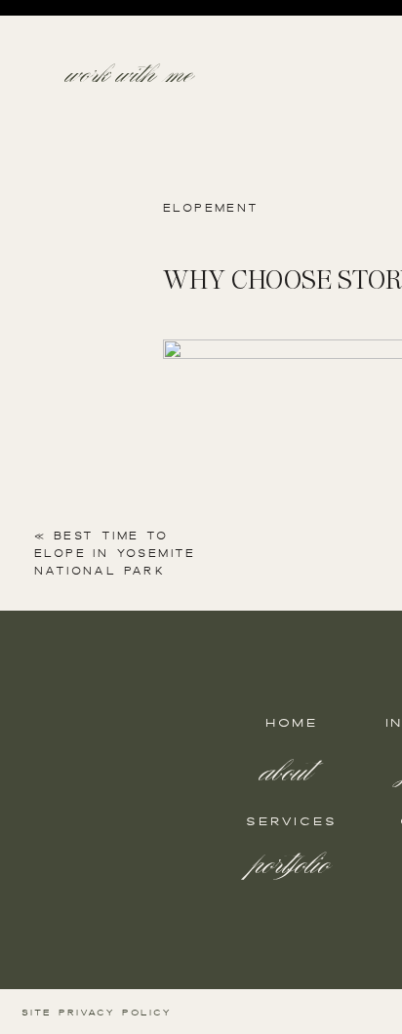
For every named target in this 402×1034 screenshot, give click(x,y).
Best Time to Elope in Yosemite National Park (115, 553)
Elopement (211, 208)
